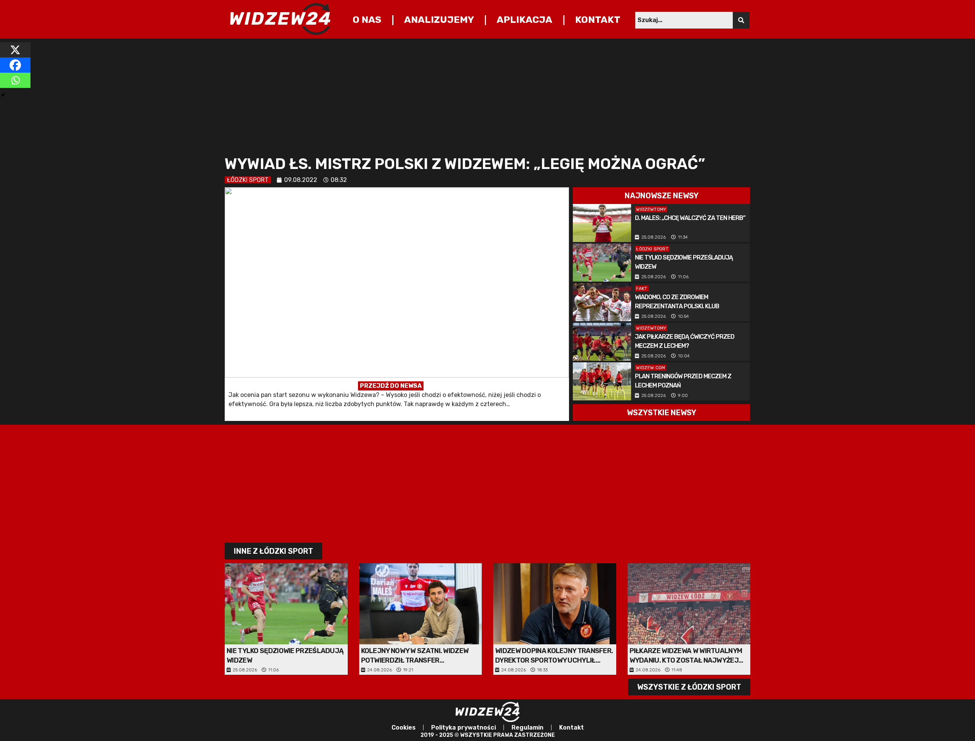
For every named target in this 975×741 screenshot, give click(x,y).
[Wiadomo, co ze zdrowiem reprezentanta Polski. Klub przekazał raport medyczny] (602, 302)
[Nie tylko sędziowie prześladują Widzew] (602, 263)
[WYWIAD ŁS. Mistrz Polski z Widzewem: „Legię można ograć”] (397, 304)
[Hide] (3, 95)
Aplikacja (524, 19)
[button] (661, 195)
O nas (367, 19)
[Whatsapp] (15, 80)
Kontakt (597, 19)
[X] (15, 49)
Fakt (641, 288)
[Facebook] (15, 65)
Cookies (404, 727)
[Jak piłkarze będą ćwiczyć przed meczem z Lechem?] (602, 342)
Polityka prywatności (463, 727)
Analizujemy (439, 19)
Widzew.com (650, 367)
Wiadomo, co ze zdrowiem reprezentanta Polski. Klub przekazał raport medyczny (678, 306)
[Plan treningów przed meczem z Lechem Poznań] (602, 381)
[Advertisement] (453, 95)
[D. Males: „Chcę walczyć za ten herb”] (602, 223)
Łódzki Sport (248, 179)
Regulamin (527, 727)
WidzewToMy (651, 209)
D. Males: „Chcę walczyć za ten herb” (690, 218)
